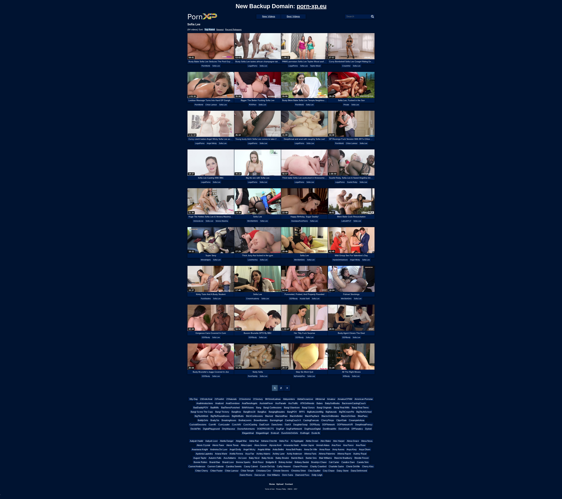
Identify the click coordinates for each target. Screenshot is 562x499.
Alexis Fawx (218, 445)
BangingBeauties (277, 412)
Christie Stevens (281, 470)
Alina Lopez (246, 445)
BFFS (302, 412)
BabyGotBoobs (332, 403)
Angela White (264, 449)
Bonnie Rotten (200, 462)
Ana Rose (360, 445)
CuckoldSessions (198, 424)
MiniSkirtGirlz (252, 221)
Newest (220, 29)
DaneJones (276, 424)
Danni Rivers (246, 475)
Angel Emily (235, 449)
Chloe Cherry (201, 470)
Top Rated (209, 29)
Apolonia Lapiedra (204, 453)
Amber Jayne (307, 445)
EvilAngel (304, 433)
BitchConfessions (254, 416)
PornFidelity (252, 376)
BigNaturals (331, 412)
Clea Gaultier (314, 470)
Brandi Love (228, 462)
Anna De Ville (310, 449)
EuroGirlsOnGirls (289, 433)
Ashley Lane (279, 453)
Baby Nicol (254, 458)
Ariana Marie (221, 453)
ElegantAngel (262, 433)
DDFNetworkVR (345, 424)
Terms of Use (270, 489)
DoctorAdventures (246, 429)
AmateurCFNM (345, 399)
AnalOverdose (233, 403)
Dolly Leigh (317, 475)
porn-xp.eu (312, 6)
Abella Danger (226, 441)
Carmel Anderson (197, 466)
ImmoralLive (198, 221)
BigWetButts (238, 416)
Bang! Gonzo (308, 407)
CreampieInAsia (356, 420)
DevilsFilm (196, 429)
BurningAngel (276, 420)
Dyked (368, 429)
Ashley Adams (263, 453)
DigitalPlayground (211, 429)
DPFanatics (357, 429)
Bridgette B (271, 462)
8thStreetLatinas (273, 399)
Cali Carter (334, 462)
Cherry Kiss (367, 466)
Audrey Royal (359, 453)
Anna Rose (324, 449)
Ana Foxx (336, 445)
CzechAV (236, 424)
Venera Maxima (222, 221)
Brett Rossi (258, 462)
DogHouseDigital (312, 429)
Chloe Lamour (211, 105)
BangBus (262, 412)
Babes (320, 403)
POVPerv (252, 105)
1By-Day (193, 399)
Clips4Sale (341, 420)
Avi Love (242, 458)
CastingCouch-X (293, 420)
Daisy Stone (342, 470)
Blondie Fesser (361, 458)
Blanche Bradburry (343, 458)
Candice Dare (348, 462)
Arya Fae (249, 453)
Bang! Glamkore (292, 407)
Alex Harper (339, 441)
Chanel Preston (300, 466)
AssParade (280, 403)
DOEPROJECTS (265, 429)
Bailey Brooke (282, 458)
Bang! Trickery (222, 412)
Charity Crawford (318, 466)
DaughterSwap (300, 424)
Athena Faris (310, 453)
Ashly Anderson (294, 453)
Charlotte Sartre (336, 466)
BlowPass (362, 416)
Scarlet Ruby (352, 182)
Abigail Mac (241, 441)
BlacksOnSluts (348, 416)
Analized (219, 403)
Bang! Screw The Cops (202, 412)
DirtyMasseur (228, 429)
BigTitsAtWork (201, 416)
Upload (279, 484)
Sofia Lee (216, 66)
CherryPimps (327, 420)
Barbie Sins (311, 458)
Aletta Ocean (312, 441)
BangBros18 (249, 412)
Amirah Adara (322, 445)
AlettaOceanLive (305, 399)
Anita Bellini (278, 449)
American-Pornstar (364, 399)
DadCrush (264, 424)
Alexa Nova (366, 441)
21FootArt (219, 399)
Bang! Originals (324, 407)
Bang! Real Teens (360, 407)
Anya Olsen (364, 449)
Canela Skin (363, 462)
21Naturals (231, 399)
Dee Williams (273, 475)
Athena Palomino (327, 453)
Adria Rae (254, 441)
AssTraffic (293, 403)
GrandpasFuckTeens (299, 221)
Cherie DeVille (353, 466)
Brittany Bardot (302, 462)
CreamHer (346, 66)
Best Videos (293, 16)
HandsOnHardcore (340, 260)
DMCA (290, 489)
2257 (295, 489)
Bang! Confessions (272, 407)
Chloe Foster (216, 470)
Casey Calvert (251, 466)
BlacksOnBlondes (330, 416)
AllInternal (320, 399)
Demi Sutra (287, 475)
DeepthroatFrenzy (363, 424)
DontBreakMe (329, 429)
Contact (289, 484)
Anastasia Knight (200, 449)
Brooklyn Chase (319, 462)
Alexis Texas (232, 445)
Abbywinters (289, 399)
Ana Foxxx (348, 445)
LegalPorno (252, 66)
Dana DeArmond (359, 470)
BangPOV (292, 412)
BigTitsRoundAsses (220, 416)
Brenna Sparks (243, 462)
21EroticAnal (206, 399)
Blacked (269, 416)
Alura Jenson (260, 445)
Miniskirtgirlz (206, 260)
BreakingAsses (229, 420)
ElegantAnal (248, 433)
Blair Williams (325, 458)
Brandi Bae (214, 462)
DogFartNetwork (294, 429)
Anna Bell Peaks (294, 449)
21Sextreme (245, 399)
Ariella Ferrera (236, 453)
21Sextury (258, 399)
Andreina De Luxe (218, 449)
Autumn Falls (215, 458)
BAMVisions (248, 407)
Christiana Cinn (263, 470)
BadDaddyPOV (200, 407)
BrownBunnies (261, 420)
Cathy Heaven (284, 466)
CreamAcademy (252, 299)
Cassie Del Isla (267, 466)
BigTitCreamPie (346, 412)
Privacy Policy (281, 489)
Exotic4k (316, 433)
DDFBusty (293, 299)
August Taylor (199, 458)
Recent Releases (233, 29)
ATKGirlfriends (307, 403)
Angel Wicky (212, 143)
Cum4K (212, 424)
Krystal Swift (305, 299)
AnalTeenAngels (249, 403)
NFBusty (346, 376)
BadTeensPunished (230, 407)
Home (272, 484)
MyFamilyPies (299, 376)
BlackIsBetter (296, 416)
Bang (258, 407)
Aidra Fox (283, 441)
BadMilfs (214, 407)
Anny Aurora (338, 449)
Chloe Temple (247, 470)
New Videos (268, 16)
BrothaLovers (245, 420)
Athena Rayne (344, 453)
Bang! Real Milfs (341, 407)
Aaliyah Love (211, 441)
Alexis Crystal (203, 445)
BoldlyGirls (203, 420)
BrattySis (214, 420)
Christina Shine (298, 470)
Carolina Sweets (234, 466)
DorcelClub (344, 429)
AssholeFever (266, 403)
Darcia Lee (260, 475)
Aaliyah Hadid (196, 441)
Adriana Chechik (269, 441)
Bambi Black (297, 458)
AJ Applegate (297, 441)
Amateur (331, 399)
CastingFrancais (311, 420)
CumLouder (224, 424)
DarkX (288, 424)
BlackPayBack (312, 416)
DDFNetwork (328, 424)
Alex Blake (326, 441)
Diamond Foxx (302, 475)
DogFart (280, 429)
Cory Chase (328, 470)
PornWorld (206, 66)
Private (346, 105)
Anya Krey (352, 449)
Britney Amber (285, 462)
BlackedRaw (281, 416)
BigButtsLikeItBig (315, 412)
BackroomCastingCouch (354, 403)
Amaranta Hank (291, 445)
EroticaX (275, 433)
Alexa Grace (353, 441)
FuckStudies (206, 299)
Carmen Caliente (216, 466)
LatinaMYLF (346, 221)
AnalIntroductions (204, 403)
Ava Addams (230, 458)
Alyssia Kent (275, 445)
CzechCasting (250, 424)
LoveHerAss (253, 260)
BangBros (236, 412)
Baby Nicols (267, 458)
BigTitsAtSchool (363, 412)
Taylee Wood (315, 66)
